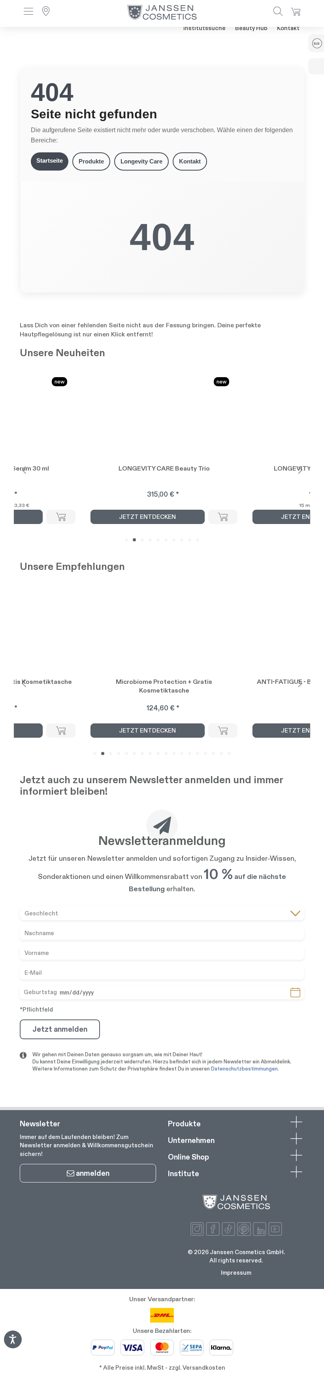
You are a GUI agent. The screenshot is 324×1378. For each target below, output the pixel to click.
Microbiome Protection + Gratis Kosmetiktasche (164, 686)
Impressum (236, 1272)
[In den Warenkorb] (60, 517)
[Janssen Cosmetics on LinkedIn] (260, 1229)
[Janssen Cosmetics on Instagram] (197, 1229)
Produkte (91, 161)
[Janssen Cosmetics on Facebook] (213, 1229)
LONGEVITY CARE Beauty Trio (164, 468)
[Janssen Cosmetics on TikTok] (228, 1229)
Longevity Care (141, 161)
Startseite (49, 160)
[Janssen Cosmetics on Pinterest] (244, 1229)
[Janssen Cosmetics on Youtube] (275, 1229)
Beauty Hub (251, 28)
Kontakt (288, 28)
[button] (28, 12)
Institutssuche (204, 28)
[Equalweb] (12, 1346)
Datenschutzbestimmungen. (245, 1069)
